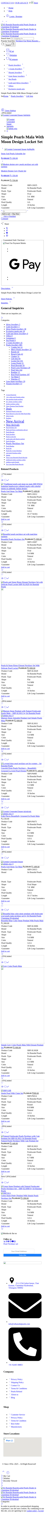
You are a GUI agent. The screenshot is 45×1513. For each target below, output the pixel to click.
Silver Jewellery (13, 324)
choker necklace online (12, 404)
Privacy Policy (16, 1379)
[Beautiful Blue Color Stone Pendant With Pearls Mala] (22, 916)
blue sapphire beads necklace (14, 399)
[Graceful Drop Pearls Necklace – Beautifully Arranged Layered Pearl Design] (22, 764)
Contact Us (15, 1385)
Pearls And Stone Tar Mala (12, 491)
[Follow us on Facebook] (6, 1242)
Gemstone (11, 338)
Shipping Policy (17, 1382)
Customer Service (18, 1415)
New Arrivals (13, 424)
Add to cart (6, 214)
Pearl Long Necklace (20, 368)
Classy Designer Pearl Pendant (14, 406)
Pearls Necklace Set (15, 443)
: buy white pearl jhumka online (15, 397)
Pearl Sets (16, 370)
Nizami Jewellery (15, 72)
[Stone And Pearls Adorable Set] (3, 149)
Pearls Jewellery (14, 65)
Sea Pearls (12, 79)
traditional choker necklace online (16, 460)
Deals (9, 408)
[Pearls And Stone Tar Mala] (22, 486)
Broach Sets (17, 354)
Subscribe (22, 1255)
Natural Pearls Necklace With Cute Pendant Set (19, 1141)
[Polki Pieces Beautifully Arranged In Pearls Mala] (22, 812)
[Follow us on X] (4, 1242)
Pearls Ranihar (10, 446)
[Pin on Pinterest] (7, 233)
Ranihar (15, 372)
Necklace (20, 41)
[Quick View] (2, 482)
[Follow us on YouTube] (13, 1242)
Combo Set (16, 347)
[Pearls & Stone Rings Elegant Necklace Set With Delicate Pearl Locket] (22, 622)
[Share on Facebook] (7, 231)
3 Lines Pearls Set (11, 395)
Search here (6, 38)
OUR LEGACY (21, 3)
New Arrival (15, 421)
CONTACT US (7, 3)
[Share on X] (7, 228)
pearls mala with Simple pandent (15, 439)
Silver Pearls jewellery (16, 329)
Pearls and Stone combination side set (17, 430)
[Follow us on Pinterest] (8, 1242)
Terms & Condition (18, 1421)
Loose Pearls (17, 363)
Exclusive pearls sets (16, 89)
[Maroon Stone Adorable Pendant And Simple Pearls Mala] (22, 713)
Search (8, 45)
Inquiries (4, 303)
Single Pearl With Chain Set (12, 1093)
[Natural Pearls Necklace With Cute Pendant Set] (22, 1137)
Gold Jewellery (13, 327)
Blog (13, 1398)
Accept (41, 1511)
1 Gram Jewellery (15, 69)
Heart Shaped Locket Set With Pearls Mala (18, 413)
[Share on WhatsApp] (7, 236)
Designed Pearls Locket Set (14, 411)
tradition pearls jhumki (12, 462)
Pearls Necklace (10, 441)
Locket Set (17, 361)
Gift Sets (29, 96)
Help (10, 11)
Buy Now (15, 214)
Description (6, 288)
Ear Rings (28, 41)
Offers (10, 86)
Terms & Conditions (19, 1388)
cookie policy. (32, 1511)
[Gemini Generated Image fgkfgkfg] (15, 115)
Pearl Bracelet (17, 365)
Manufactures (16, 1427)
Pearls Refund (16, 1391)
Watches (15, 379)
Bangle (15, 352)
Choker (15, 356)
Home (10, 8)
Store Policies (6, 299)
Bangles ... (36, 41)
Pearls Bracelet (10, 432)
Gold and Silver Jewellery (18, 83)
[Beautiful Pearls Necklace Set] (22, 535)
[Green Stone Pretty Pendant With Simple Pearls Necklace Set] (22, 1189)
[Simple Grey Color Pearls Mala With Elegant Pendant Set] (22, 1004)
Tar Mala (15, 377)
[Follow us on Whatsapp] (15, 1242)
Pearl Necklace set (11, 1244)
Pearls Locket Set (11, 436)
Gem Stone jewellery (16, 76)
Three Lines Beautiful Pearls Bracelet (16, 457)
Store (36, 3)
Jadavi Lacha (10, 416)
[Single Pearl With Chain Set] (22, 1090)
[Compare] (6, 482)
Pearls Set (9, 448)
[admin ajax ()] (12, 131)
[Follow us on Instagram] (10, 1242)
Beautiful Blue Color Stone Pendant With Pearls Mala (22, 921)
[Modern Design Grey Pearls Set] (2, 162)
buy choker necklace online (14, 401)
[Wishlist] (2, 477)
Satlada (8, 455)
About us (14, 1394)
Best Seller (15, 1424)
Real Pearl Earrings (20, 375)
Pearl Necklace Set (11, 427)
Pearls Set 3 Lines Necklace (14, 450)
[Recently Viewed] (8, 1474)
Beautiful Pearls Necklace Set (13, 539)
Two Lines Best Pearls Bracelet (15, 464)
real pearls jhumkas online (13, 453)
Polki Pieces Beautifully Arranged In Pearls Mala (20, 816)
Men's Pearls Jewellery (21, 349)
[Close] (2, 318)
